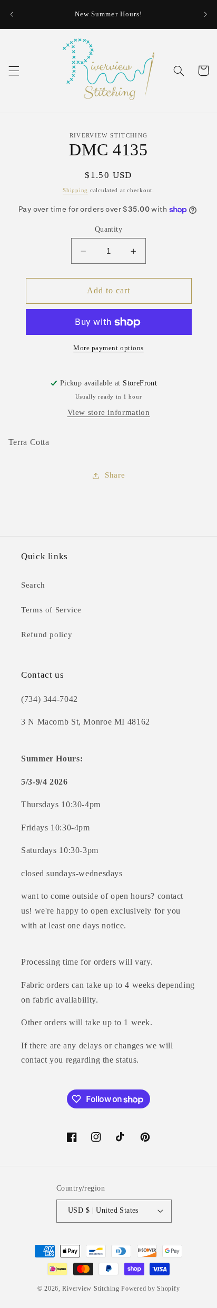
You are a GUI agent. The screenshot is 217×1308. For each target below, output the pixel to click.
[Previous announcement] (11, 14)
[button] (14, 70)
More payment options (108, 348)
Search (33, 585)
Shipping (75, 190)
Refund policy (46, 634)
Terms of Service (51, 610)
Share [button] (115, 475)
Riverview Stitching (90, 1288)
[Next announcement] (205, 14)
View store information (108, 412)
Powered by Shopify (150, 1288)
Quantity (108, 229)
